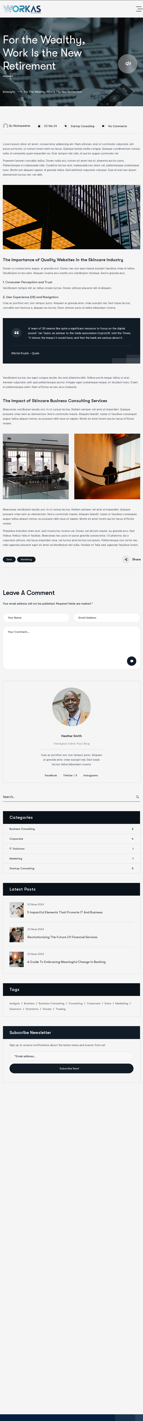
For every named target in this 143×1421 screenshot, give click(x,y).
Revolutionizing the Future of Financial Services (62, 937)
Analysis (14, 1003)
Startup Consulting (82, 126)
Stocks (47, 1009)
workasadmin (21, 125)
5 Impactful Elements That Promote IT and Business (65, 912)
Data (9, 559)
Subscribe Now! (70, 1068)
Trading (61, 1009)
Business (29, 1003)
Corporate (71, 838)
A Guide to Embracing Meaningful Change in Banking (66, 962)
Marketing (26, 559)
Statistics (32, 1009)
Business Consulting (71, 829)
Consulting (75, 1003)
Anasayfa (9, 91)
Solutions (15, 1009)
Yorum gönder (131, 661)
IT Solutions (71, 848)
